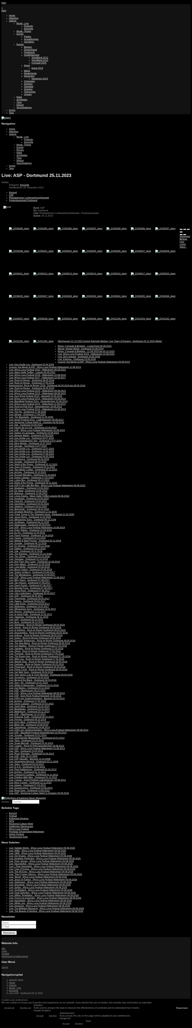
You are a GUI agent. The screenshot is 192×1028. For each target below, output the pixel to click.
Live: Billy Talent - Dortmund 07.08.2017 (29, 580)
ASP (11, 195)
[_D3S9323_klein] (165, 273)
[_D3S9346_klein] (92, 318)
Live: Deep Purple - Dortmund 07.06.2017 (30, 585)
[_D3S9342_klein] (68, 318)
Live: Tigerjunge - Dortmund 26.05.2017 (29, 598)
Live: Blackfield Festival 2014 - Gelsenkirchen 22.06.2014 (38, 401)
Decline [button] (53, 1016)
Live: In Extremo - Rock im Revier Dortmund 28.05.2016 (37, 630)
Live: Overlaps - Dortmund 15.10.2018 (28, 559)
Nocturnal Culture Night (21, 824)
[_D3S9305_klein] (92, 251)
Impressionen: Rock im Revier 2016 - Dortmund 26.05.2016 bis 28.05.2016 (47, 385)
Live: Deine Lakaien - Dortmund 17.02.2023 (31, 477)
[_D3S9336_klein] (165, 296)
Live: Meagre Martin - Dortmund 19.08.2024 (31, 435)
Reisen (20, 44)
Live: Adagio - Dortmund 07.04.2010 (27, 785)
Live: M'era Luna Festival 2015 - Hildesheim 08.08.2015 (37, 393)
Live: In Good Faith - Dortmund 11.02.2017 (30, 614)
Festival (13, 816)
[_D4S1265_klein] (43, 341)
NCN (11, 821)
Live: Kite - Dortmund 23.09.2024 (26, 425)
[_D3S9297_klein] (165, 228)
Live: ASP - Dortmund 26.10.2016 (26, 619)
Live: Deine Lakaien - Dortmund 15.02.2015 (31, 703)
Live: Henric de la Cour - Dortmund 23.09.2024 (33, 427)
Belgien (28, 47)
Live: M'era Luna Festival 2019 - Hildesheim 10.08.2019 (37, 375)
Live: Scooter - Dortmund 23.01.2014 (27, 735)
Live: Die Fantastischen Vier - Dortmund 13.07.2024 (35, 441)
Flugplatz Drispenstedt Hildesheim (26, 831)
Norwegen (29, 76)
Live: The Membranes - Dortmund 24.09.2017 (32, 575)
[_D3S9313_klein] (68, 273)
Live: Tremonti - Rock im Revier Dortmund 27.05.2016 (36, 654)
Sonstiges (29, 42)
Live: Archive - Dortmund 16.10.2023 (27, 472)
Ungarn (28, 94)
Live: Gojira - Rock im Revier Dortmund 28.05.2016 (35, 638)
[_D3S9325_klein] (19, 296)
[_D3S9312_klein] (43, 273)
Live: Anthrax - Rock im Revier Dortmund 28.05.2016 (35, 635)
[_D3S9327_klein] (43, 296)
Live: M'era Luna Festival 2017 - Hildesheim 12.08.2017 (37, 377)
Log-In (5, 967)
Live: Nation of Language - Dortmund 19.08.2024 (34, 433)
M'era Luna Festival (19, 829)
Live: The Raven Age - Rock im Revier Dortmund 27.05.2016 (39, 656)
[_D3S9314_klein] (92, 273)
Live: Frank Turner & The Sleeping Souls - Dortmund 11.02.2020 (41, 514)
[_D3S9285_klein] (43, 228)
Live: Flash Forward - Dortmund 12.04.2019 (31, 535)
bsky (4, 3)
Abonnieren (9, 932)
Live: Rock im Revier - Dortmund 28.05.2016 (31, 380)
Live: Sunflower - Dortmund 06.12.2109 (29, 522)
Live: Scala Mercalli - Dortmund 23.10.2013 (31, 743)
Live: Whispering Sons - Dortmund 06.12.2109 (32, 519)
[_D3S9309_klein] (165, 251)
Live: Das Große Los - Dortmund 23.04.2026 (31, 364)
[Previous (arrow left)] (181, 234)
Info (3, 948)
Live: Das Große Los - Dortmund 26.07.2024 (31, 438)
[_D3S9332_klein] (92, 296)
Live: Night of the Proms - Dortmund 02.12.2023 (33, 464)
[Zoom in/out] (181, 232)
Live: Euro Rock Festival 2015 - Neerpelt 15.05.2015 (35, 396)
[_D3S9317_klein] (141, 273)
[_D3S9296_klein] (141, 228)
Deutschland (30, 49)
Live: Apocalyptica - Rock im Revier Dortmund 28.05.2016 (38, 632)
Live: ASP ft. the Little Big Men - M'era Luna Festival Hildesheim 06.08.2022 (47, 485)
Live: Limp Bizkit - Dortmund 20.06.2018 (29, 567)
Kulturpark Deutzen (19, 818)
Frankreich (29, 52)
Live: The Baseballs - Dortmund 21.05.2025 (31, 417)
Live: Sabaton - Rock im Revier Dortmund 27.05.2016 (36, 648)
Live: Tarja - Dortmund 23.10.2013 (26, 740)
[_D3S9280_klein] (19, 228)
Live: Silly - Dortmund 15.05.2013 (26, 751)
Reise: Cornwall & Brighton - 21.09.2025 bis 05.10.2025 (86, 351)
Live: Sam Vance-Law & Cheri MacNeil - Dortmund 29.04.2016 (41, 675)
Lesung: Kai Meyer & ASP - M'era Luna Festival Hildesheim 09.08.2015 (94, 362)
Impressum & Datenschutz (15, 956)
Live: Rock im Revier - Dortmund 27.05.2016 (31, 383)
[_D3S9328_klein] (68, 296)
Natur (19, 97)
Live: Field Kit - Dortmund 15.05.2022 (28, 501)
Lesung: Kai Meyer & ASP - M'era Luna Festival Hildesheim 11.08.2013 (45, 367)
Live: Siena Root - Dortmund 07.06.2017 (29, 590)
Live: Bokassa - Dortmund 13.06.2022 (28, 493)
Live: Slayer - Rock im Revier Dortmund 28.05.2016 (35, 627)
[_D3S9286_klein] (68, 228)
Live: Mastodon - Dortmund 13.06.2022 (29, 488)
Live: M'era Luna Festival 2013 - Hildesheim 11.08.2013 (37, 404)
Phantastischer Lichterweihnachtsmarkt (29, 197)
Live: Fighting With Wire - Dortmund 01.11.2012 (33, 777)
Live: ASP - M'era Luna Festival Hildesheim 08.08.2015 (37, 693)
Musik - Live (22, 23)
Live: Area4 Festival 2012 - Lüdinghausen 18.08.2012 (36, 419)
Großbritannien (31, 55)
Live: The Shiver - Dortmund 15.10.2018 (29, 556)
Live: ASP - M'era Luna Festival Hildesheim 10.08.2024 (37, 430)
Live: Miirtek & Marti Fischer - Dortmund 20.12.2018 (35, 540)
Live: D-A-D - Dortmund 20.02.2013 (27, 767)
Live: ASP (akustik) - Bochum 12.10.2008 (29, 759)
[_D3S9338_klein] (43, 318)
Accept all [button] (9, 1008)
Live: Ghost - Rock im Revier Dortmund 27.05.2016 (35, 651)
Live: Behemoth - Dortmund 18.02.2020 (29, 509)
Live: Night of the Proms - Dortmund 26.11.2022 (33, 483)
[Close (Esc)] (181, 229)
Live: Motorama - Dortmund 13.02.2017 (29, 606)
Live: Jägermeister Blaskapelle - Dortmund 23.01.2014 (36, 738)
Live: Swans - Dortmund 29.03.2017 (27, 601)
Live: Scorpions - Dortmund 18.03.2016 (29, 677)
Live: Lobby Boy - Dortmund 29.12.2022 (29, 480)
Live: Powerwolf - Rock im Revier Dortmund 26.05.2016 (37, 667)
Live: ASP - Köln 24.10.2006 (23, 756)
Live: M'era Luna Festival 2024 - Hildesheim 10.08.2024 (86, 354)
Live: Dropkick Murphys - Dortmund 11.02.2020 (33, 512)
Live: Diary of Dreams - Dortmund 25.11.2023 (32, 467)
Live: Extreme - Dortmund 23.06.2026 (77, 359)
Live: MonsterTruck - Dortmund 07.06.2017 (30, 588)
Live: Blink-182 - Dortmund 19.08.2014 (28, 725)
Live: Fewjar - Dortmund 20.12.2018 (27, 538)
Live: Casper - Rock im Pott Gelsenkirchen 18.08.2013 (36, 746)
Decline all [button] (25, 1008)
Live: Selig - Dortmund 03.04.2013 (26, 764)
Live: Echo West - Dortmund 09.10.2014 (29, 722)
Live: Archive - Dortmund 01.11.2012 (27, 772)
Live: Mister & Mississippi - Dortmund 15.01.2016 (34, 685)
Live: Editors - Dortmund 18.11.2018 (27, 548)
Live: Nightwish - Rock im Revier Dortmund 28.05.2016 (37, 625)
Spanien (28, 89)
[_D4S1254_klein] (141, 318)
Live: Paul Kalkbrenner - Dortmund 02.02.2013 (32, 769)
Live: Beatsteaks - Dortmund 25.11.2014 (29, 709)
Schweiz (28, 84)
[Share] (184, 229)
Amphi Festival (16, 834)
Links (4, 951)
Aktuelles (13, 18)
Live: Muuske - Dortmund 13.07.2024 (28, 446)
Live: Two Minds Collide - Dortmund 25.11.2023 (33, 469)
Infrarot (20, 105)
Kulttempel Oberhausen (21, 826)
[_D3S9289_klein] (116, 228)
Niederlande (30, 73)
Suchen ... (7, 802)
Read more (182, 1008)
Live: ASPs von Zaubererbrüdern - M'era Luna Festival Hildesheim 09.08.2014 (48, 730)
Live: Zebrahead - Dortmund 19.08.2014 (29, 727)
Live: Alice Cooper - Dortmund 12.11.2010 (30, 782)
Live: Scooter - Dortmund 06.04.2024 (27, 462)
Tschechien (30, 92)
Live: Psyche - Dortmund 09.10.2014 (27, 719)
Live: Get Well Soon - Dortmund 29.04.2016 (31, 672)
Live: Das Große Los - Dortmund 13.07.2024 (31, 448)
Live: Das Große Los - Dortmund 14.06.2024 (31, 451)
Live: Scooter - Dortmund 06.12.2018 (27, 543)
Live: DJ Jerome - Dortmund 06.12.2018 (29, 546)
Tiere (19, 102)
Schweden (29, 81)
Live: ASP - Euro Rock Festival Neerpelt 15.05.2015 (35, 696)
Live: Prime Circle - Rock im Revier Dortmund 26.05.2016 (38, 669)
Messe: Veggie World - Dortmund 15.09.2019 (81, 348)
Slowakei (28, 86)
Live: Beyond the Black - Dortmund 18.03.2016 (32, 680)
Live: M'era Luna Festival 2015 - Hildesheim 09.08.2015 (37, 391)
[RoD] (24, 798)
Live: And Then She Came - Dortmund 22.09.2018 (34, 561)
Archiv (12, 110)
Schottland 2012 (40, 57)
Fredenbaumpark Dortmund (23, 200)
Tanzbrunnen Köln (18, 837)
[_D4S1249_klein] (116, 318)
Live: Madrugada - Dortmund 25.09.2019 (29, 525)
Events (19, 34)
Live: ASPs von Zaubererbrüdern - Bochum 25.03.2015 (37, 698)
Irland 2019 (37, 68)
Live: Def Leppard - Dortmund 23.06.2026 (79, 356)
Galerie (12, 21)
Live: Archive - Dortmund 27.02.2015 (27, 701)
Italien (27, 70)
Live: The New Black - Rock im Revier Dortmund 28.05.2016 (39, 643)
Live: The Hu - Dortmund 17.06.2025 (27, 412)
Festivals (28, 26)
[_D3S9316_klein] (116, 273)
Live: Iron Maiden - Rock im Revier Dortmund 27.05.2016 (38, 646)
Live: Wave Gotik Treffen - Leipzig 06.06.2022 (32, 372)
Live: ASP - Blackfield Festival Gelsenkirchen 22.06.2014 (38, 732)
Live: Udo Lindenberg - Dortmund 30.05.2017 (32, 593)
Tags (11, 113)
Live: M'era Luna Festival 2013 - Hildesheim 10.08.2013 (37, 409)
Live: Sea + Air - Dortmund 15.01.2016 (28, 682)
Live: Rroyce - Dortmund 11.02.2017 (27, 611)
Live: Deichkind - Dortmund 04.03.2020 (29, 504)
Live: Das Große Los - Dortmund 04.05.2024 (31, 456)
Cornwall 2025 (39, 63)
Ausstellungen (31, 39)
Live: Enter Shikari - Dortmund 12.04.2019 (30, 530)
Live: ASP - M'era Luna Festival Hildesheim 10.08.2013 (37, 748)
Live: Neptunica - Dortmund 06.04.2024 (29, 459)
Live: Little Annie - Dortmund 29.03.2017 (29, 604)
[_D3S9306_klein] (116, 251)
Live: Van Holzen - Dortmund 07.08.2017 (29, 583)
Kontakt (5, 953)
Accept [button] (39, 1016)
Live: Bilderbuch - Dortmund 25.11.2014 (29, 711)
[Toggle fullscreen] (188, 229)
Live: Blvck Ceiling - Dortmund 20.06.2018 (30, 569)
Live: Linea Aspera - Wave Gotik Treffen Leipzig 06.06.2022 (39, 496)
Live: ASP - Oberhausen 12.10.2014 (27, 714)
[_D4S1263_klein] (19, 341)
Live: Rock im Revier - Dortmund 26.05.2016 (31, 388)
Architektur (21, 99)
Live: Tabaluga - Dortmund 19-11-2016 (28, 617)
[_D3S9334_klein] (116, 296)
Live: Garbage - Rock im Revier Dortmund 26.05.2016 (36, 664)
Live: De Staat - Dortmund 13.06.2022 (28, 490)
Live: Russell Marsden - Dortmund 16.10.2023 (32, 475)
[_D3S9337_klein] (19, 318)
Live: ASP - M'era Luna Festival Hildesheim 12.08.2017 (37, 577)
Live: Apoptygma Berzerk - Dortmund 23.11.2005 (33, 761)
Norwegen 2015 (40, 78)
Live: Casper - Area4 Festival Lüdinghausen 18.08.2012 (37, 780)
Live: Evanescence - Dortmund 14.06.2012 (30, 788)
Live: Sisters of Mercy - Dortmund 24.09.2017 (32, 572)
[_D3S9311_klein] (19, 273)
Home (12, 15)
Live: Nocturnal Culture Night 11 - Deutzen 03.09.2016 (36, 422)
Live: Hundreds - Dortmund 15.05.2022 (29, 498)
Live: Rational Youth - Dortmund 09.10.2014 (31, 717)
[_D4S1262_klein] (165, 318)
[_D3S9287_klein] (92, 228)
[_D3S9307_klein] (141, 251)
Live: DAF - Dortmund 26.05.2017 (26, 596)
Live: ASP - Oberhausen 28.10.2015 (27, 690)
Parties (27, 36)
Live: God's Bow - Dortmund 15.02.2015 (29, 706)
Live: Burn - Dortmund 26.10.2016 (26, 622)
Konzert (13, 192)
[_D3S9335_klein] (141, 296)
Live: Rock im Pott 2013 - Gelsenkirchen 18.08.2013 (35, 406)
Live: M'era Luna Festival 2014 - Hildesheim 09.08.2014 (37, 398)
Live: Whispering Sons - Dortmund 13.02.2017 (32, 609)
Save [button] (88, 1021)
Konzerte (28, 28)
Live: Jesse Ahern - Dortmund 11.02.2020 (30, 517)
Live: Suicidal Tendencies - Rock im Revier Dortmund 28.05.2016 (42, 640)
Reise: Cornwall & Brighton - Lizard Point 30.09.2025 (85, 346)
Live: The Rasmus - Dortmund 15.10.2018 (30, 554)
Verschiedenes (24, 107)
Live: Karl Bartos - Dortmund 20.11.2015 (29, 688)
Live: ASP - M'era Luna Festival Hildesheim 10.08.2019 (37, 527)
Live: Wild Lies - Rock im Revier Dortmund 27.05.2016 (36, 659)
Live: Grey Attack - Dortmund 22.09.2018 (29, 564)
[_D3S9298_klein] (19, 251)
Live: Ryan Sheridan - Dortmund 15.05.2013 (31, 753)
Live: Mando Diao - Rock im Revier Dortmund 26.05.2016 (38, 661)
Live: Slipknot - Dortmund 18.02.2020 (28, 506)
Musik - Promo (23, 31)
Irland (27, 65)
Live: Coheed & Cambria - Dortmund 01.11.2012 (33, 774)
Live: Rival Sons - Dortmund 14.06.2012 (29, 790)
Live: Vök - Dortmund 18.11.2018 (25, 551)
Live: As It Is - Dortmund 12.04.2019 (27, 533)
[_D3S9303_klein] (68, 251)
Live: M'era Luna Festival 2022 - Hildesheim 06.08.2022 (37, 370)
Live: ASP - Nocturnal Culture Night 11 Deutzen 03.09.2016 (39, 793)
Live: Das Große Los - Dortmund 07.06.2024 (31, 454)
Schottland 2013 (40, 60)
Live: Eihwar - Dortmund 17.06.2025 (27, 414)
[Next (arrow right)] (184, 234)
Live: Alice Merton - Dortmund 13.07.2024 (30, 443)
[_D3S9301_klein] (43, 251)
